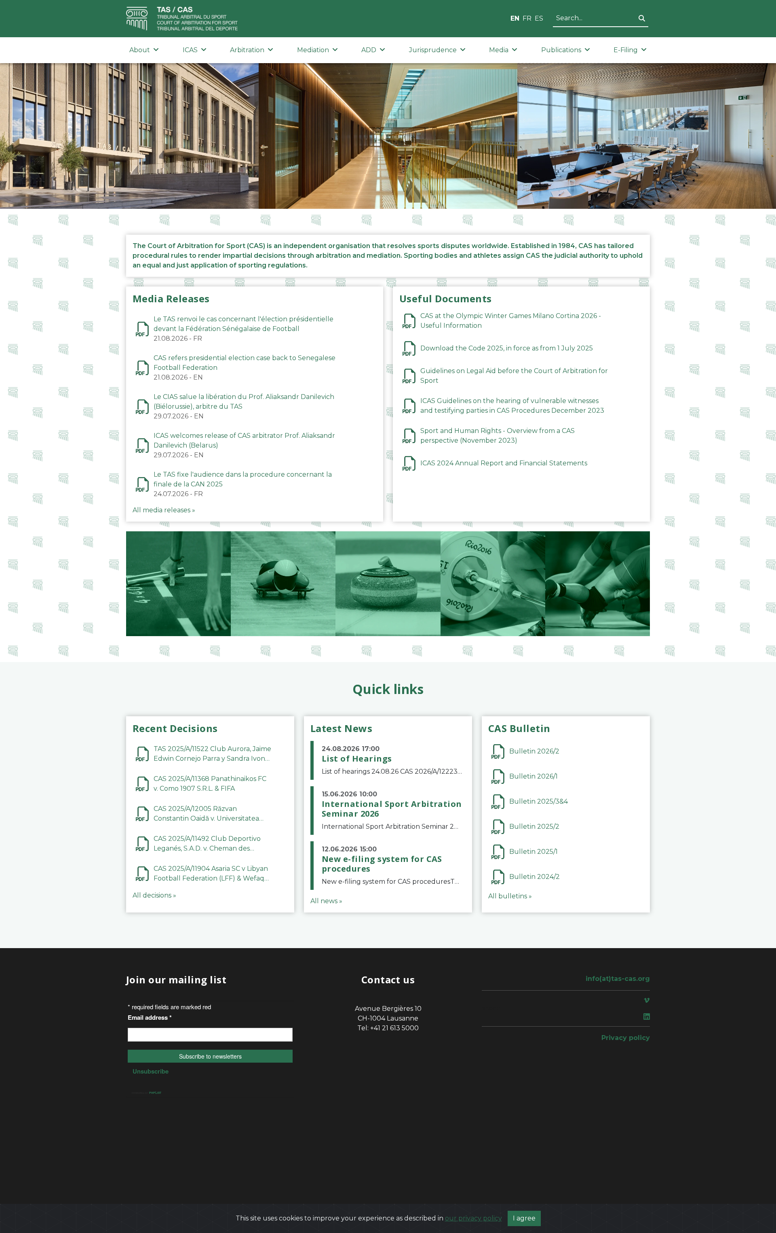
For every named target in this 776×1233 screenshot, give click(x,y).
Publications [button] (561, 50)
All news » (326, 901)
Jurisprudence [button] (433, 50)
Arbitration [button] (247, 50)
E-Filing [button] (626, 50)
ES (539, 18)
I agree (524, 1218)
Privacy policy (625, 1038)
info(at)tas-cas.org (618, 979)
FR (527, 18)
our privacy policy (473, 1218)
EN (514, 18)
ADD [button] (368, 50)
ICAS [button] (190, 50)
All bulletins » (510, 896)
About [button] (139, 50)
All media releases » (164, 510)
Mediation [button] (313, 50)
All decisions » (154, 895)
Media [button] (498, 50)
